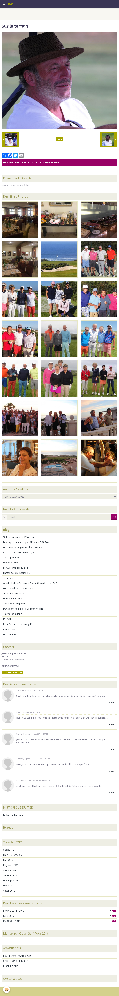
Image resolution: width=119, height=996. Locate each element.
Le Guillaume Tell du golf (15, 567)
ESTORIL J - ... (10, 618)
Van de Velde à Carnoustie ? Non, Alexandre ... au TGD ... (31, 583)
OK (114, 517)
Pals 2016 (8, 860)
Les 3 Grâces (9, 634)
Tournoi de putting (12, 613)
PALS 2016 (59, 915)
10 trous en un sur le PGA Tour (18, 537)
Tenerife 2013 (10, 875)
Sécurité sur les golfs (13, 593)
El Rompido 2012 (11, 880)
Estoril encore (10, 629)
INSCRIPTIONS (10, 966)
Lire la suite (111, 702)
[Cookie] (6, 989)
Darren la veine (10, 562)
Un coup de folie (11, 557)
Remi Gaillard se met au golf (17, 624)
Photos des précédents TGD (17, 572)
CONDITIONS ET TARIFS (15, 961)
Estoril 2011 (9, 885)
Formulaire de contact (12, 672)
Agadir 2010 (9, 890)
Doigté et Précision (12, 598)
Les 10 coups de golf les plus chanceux (22, 547)
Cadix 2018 (8, 849)
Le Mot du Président (13, 814)
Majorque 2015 (10, 865)
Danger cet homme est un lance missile (23, 608)
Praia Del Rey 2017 (12, 854)
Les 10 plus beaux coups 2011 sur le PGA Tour (26, 542)
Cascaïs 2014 (9, 870)
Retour (59, 139)
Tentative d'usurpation (14, 603)
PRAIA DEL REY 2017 (59, 910)
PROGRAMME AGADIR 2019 (17, 955)
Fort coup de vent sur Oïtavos (18, 588)
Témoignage (9, 578)
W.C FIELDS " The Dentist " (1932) (20, 552)
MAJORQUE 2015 (59, 920)
